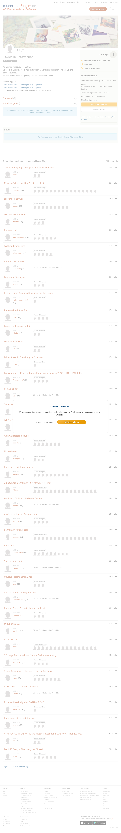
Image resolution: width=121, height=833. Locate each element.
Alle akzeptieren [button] (72, 422)
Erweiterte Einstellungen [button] (45, 422)
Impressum (53, 406)
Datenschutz (65, 406)
